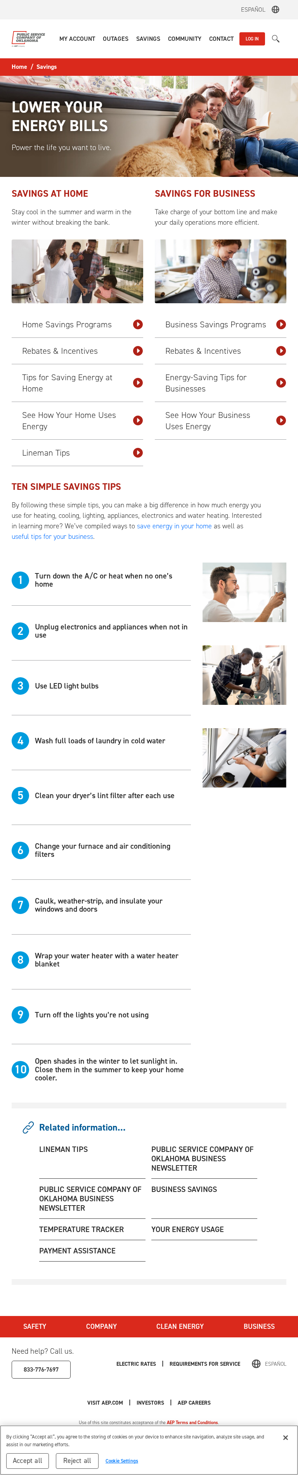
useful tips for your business (52, 536)
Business (259, 1326)
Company (101, 1326)
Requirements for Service (205, 1364)
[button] (77, 39)
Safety (34, 1326)
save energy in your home (174, 526)
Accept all (27, 1460)
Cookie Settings (122, 1461)
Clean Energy (180, 1326)
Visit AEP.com (105, 1403)
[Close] (285, 1437)
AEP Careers (194, 1403)
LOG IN (252, 39)
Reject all (77, 1460)
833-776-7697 (41, 1369)
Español (253, 9)
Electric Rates (136, 1364)
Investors (150, 1403)
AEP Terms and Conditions (192, 1422)
